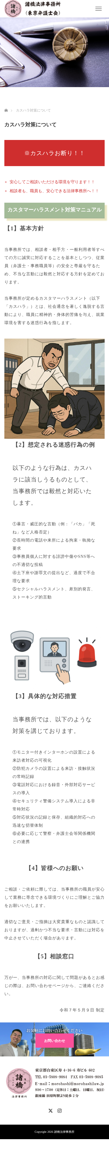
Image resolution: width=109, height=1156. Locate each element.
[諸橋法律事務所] (32, 8)
